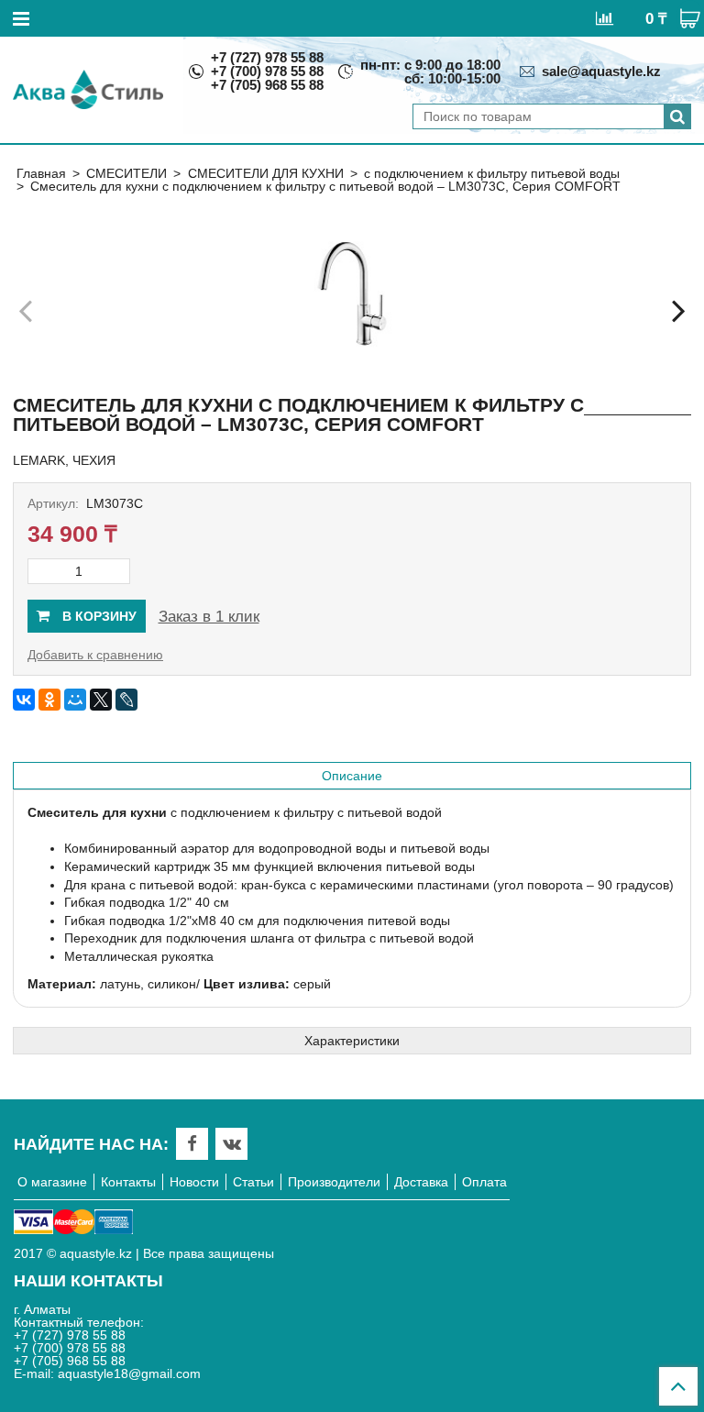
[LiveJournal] (127, 700)
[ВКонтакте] (24, 700)
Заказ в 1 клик (209, 616)
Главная (41, 173)
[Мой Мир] (75, 700)
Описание (352, 775)
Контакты (128, 1182)
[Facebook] (192, 1144)
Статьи (253, 1182)
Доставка (421, 1182)
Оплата (484, 1182)
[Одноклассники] (49, 700)
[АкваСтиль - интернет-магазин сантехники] (88, 89)
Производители (334, 1182)
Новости (194, 1182)
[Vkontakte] (232, 1144)
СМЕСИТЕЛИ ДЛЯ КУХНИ (266, 173)
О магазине (52, 1182)
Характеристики (352, 1040)
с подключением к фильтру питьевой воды (492, 173)
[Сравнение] (604, 17)
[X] (101, 700)
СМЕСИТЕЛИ (126, 173)
